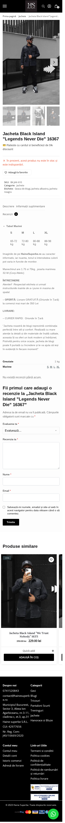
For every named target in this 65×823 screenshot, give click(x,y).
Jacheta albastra (39, 188)
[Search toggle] (43, 6)
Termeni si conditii (42, 751)
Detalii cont (10, 755)
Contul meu (10, 751)
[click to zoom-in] (31, 62)
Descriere (8, 206)
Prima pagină (9, 16)
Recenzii (10, 214)
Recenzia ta (10, 439)
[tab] (8, 206)
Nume (7, 474)
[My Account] (49, 6)
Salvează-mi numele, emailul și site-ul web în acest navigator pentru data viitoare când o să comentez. (33, 510)
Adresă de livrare (13, 765)
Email (7, 490)
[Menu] (6, 6)
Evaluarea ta (11, 423)
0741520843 (11, 690)
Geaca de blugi (22, 188)
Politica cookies (40, 755)
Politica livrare (39, 778)
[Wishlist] (51, 559)
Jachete (22, 16)
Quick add (29, 650)
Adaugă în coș (29, 657)
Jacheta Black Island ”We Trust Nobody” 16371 (29, 634)
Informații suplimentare (30, 206)
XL (58, 366)
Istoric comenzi (12, 760)
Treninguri (37, 710)
